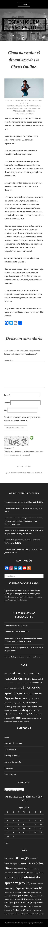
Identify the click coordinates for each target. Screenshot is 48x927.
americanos (24, 674)
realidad (24, 718)
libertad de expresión (23, 706)
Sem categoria (29, 111)
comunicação (27, 683)
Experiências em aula (15, 698)
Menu (25, 4)
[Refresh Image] (31, 438)
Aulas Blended (21, 864)
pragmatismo (38, 714)
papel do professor (27, 710)
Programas (17, 111)
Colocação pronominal (34, 679)
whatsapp (26, 721)
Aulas (19, 106)
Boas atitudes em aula (32, 106)
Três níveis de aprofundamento (16, 508)
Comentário (9, 360)
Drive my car (18, 688)
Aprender (32, 674)
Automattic (39, 923)
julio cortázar (22, 703)
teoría (6, 721)
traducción (11, 721)
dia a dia (6, 688)
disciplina (12, 688)
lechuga (14, 706)
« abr (6, 843)
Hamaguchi (15, 703)
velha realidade (18, 721)
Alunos (16, 673)
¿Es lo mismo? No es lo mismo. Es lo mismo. (23, 473)
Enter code (9, 448)
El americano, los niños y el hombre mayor (21, 549)
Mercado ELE (34, 707)
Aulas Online (28, 113)
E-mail (7, 402)
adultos (10, 674)
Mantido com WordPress (13, 923)
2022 (5, 674)
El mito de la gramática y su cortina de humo (22, 540)
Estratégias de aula (15, 108)
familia (38, 699)
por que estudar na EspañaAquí (23, 714)
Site (5, 410)
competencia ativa (9, 683)
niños (40, 706)
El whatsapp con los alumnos (15, 502)
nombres (6, 710)
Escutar (38, 694)
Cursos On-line (25, 466)
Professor (16, 717)
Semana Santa (31, 718)
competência (18, 683)
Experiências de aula (32, 108)
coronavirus (37, 683)
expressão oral (32, 699)
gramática (8, 703)
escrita (33, 694)
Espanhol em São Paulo (24, 24)
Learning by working (21, 895)
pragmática (7, 718)
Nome (7, 395)
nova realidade (14, 710)
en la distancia (10, 749)
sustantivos (38, 718)
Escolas (28, 694)
